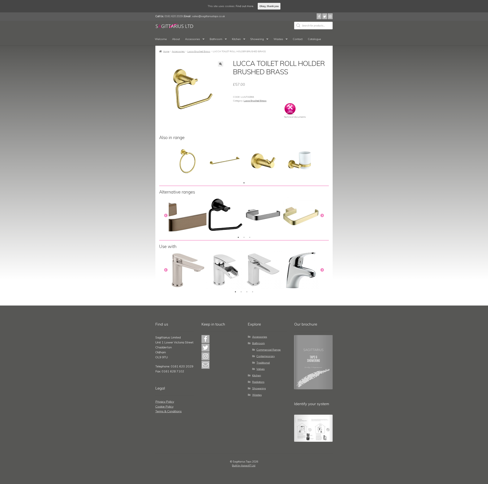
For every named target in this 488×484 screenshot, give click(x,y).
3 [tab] (250, 237)
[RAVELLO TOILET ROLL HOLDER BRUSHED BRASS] (301, 215)
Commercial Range (268, 349)
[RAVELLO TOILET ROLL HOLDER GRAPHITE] (263, 215)
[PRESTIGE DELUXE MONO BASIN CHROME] (301, 270)
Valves (260, 369)
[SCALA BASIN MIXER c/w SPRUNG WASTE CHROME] (225, 270)
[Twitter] (324, 16)
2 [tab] (244, 237)
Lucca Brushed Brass (198, 51)
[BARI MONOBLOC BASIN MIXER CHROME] (187, 270)
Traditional (263, 362)
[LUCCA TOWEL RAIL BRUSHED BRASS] (225, 161)
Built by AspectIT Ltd (243, 465)
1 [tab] (244, 183)
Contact (298, 39)
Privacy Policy (164, 401)
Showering (257, 39)
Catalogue (314, 39)
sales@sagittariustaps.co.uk (208, 16)
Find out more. (245, 6)
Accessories (192, 39)
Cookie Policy (164, 406)
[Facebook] (319, 16)
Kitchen (236, 39)
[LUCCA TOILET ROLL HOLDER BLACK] (225, 215)
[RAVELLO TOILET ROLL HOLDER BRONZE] (187, 215)
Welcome (161, 39)
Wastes (278, 39)
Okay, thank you (269, 6)
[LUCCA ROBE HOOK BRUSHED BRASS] (263, 161)
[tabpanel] (187, 161)
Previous (166, 216)
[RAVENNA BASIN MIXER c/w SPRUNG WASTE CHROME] (263, 270)
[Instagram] (330, 16)
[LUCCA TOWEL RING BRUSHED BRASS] (187, 161)
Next (322, 216)
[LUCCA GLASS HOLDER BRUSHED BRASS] (301, 161)
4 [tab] (252, 292)
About (176, 39)
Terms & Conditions (168, 411)
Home (166, 51)
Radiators (258, 382)
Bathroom (216, 39)
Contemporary (265, 356)
